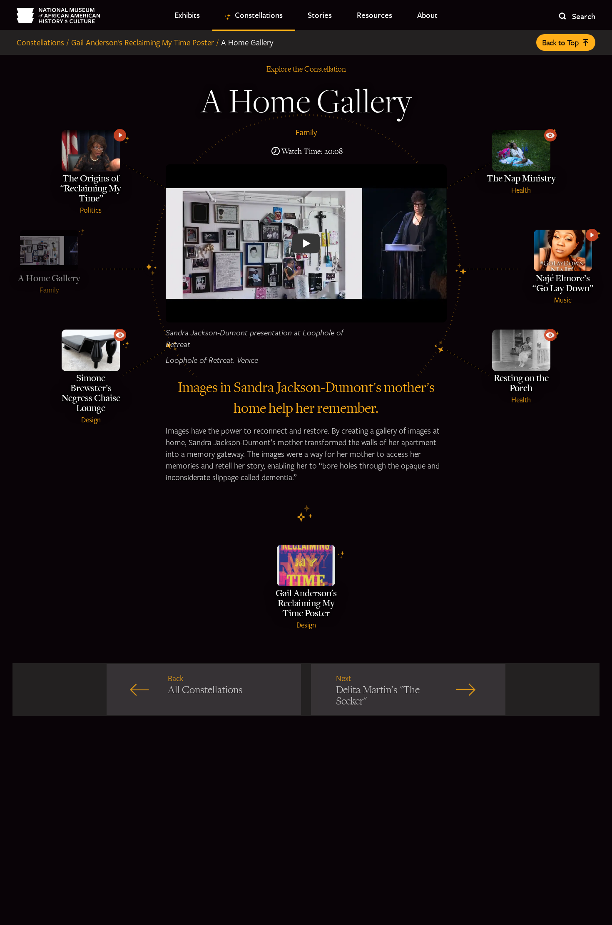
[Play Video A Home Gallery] (306, 243)
